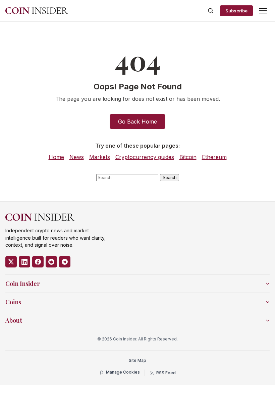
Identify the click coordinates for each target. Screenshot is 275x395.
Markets (99, 157)
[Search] (211, 11)
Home (56, 157)
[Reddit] (51, 261)
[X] (11, 261)
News (76, 157)
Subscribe (236, 10)
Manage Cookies (123, 372)
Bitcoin (188, 157)
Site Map (137, 360)
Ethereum (214, 157)
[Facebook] (38, 261)
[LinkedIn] (24, 261)
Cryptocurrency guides (144, 157)
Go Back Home (137, 121)
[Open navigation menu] (263, 10)
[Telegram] (64, 261)
